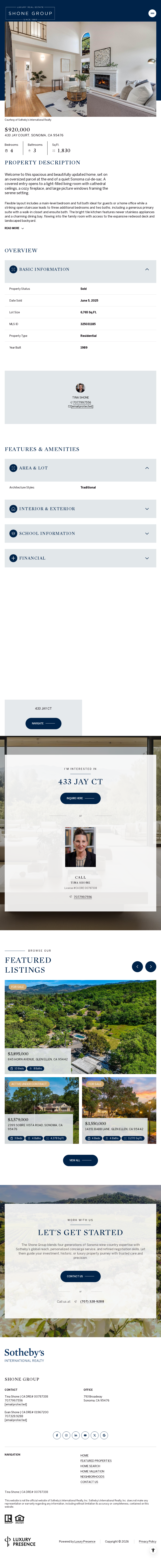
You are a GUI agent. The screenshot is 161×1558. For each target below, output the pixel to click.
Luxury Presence (84, 1541)
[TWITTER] (95, 1435)
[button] (80, 1276)
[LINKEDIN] (76, 1435)
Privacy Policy (147, 1541)
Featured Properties (96, 1460)
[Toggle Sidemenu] (152, 13)
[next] (150, 966)
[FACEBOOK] (57, 1435)
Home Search (90, 1466)
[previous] (137, 966)
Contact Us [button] (89, 1482)
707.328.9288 (14, 1416)
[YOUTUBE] (85, 1435)
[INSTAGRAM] (66, 1435)
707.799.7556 (82, 402)
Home (84, 1455)
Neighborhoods (92, 1476)
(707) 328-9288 (92, 1301)
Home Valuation (92, 1471)
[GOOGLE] (104, 1435)
